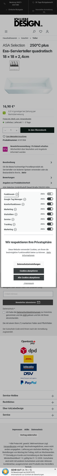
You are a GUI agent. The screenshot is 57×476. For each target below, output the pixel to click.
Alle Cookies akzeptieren (29, 277)
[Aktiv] (50, 193)
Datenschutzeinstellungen (28, 264)
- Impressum (28, 283)
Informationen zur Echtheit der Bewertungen (27, 475)
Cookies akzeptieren (29, 271)
